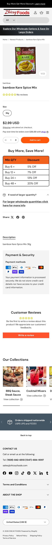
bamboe (6, 83)
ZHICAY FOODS (15, 531)
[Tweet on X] (12, 217)
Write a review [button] (26, 335)
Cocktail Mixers (36, 391)
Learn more (40, 4)
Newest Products (16, 39)
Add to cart (35, 140)
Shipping (7, 127)
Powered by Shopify (29, 531)
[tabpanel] (26, 244)
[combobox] (26, 20)
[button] (41, 13)
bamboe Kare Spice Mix (35, 39)
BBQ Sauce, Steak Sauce (13, 392)
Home (5, 39)
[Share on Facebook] (18, 217)
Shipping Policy (36, 536)
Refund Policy (22, 536)
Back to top (26, 435)
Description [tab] (9, 237)
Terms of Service (9, 538)
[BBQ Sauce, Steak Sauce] (13, 377)
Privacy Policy (8, 536)
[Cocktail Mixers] (36, 377)
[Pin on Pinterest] (23, 217)
